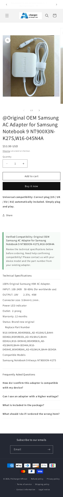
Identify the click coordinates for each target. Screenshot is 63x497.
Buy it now (31, 186)
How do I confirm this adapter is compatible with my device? (30, 385)
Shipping (6, 151)
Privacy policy (53, 479)
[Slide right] (39, 110)
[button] (7, 15)
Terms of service (24, 484)
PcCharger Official (18, 479)
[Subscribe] (49, 449)
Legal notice (44, 489)
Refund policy (37, 479)
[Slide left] (24, 110)
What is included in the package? (23, 405)
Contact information (25, 489)
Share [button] (9, 215)
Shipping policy (42, 484)
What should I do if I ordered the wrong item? (31, 413)
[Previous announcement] (6, 4)
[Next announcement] (56, 4)
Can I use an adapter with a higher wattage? (31, 396)
